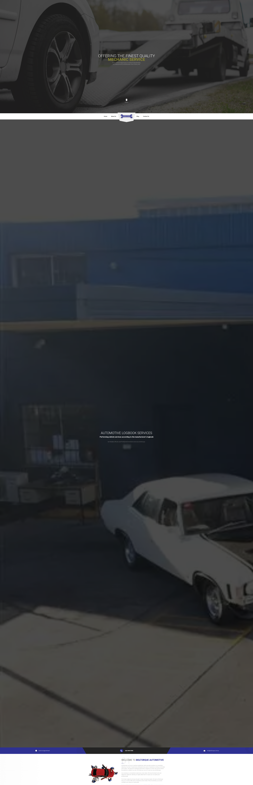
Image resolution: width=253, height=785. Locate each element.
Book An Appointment (44, 750)
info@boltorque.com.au (213, 750)
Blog (138, 116)
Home (105, 116)
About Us (113, 116)
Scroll (126, 102)
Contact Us (146, 116)
